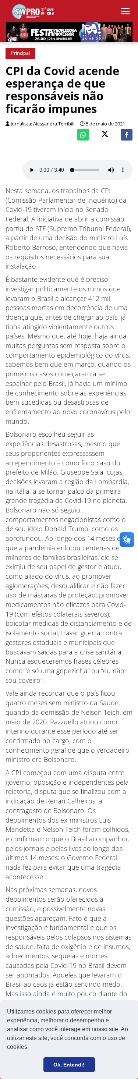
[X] (105, 135)
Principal (20, 53)
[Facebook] (126, 135)
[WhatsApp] (83, 135)
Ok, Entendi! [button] (69, 1065)
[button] (31, 1048)
